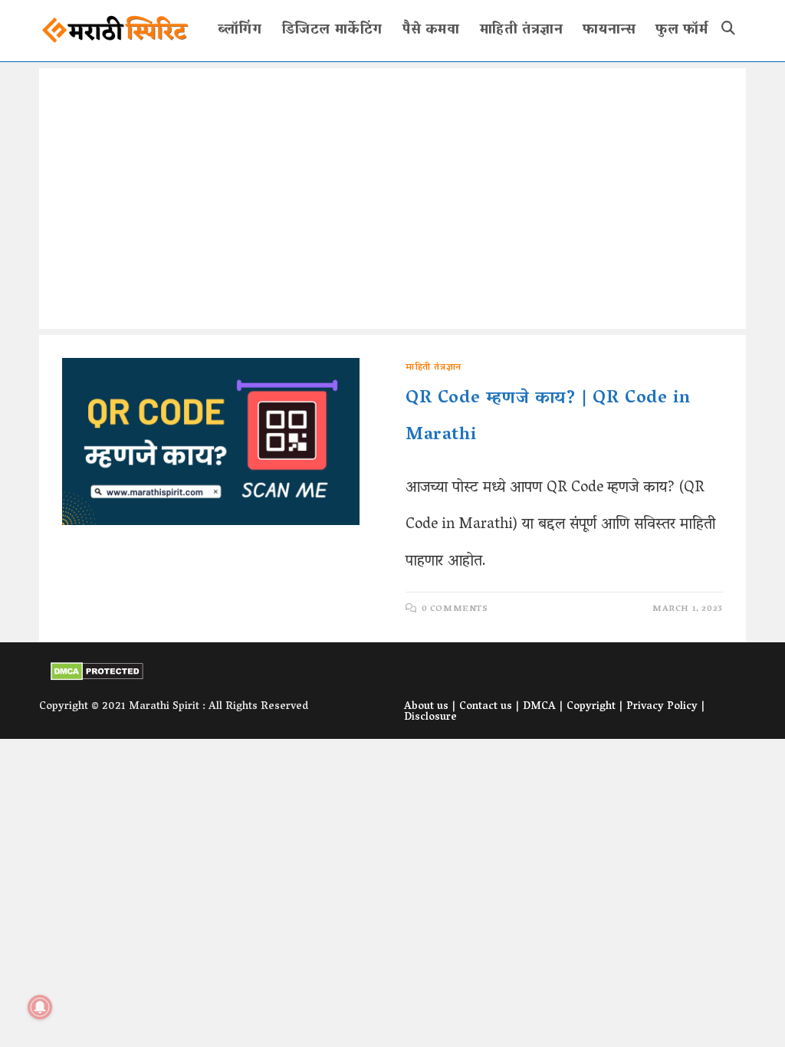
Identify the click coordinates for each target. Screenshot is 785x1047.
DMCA (539, 707)
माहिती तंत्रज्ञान (433, 367)
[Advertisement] (392, 198)
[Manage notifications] (40, 1007)
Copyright (591, 707)
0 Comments (455, 609)
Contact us (485, 707)
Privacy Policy (662, 707)
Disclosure (430, 717)
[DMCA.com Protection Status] (97, 672)
